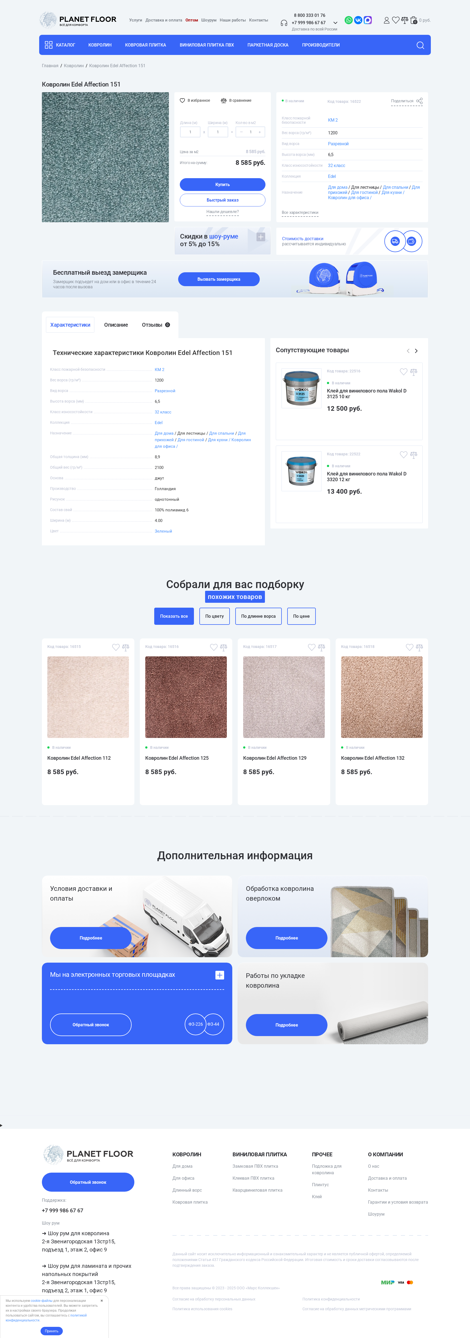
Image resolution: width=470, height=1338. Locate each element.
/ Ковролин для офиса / (366, 195)
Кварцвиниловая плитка (258, 1190)
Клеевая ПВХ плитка (253, 1178)
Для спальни (395, 187)
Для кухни (392, 192)
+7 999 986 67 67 (62, 1210)
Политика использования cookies (202, 1309)
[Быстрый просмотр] (410, 426)
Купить (222, 184)
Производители (321, 45)
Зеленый (163, 531)
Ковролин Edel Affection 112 (79, 758)
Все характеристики (300, 212)
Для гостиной (364, 192)
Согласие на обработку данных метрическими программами (356, 1309)
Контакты (258, 20)
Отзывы (155, 325)
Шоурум (209, 20)
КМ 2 (333, 120)
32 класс (336, 165)
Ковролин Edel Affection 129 (275, 758)
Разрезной (338, 143)
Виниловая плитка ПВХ (207, 45)
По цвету (214, 616)
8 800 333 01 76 (309, 15)
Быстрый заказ (223, 200)
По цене (301, 616)
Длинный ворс (187, 1190)
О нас (373, 1166)
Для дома (337, 187)
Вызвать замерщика (218, 279)
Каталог (65, 45)
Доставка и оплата (164, 20)
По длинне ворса (258, 616)
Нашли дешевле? (222, 211)
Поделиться (402, 100)
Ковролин (100, 45)
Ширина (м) (218, 122)
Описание (116, 325)
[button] (416, 351)
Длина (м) (188, 122)
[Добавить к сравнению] (413, 371)
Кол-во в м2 (246, 122)
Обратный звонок (91, 1024)
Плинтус (320, 1184)
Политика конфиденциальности (331, 1299)
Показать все (174, 616)
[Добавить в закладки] (403, 371)
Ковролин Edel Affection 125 (177, 758)
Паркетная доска (268, 45)
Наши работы (233, 20)
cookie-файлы (41, 1301)
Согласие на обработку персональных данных (213, 1299)
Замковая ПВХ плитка (255, 1166)
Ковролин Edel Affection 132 (372, 758)
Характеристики (70, 325)
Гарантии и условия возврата (398, 1202)
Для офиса (183, 1178)
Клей (317, 1196)
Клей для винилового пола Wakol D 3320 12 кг (367, 476)
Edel (332, 176)
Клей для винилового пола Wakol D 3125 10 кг (367, 393)
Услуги (135, 20)
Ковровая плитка (145, 45)
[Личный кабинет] (387, 20)
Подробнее (91, 938)
